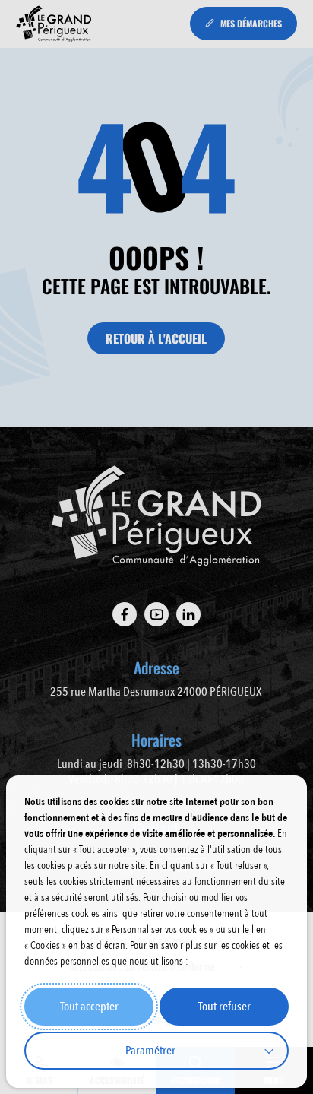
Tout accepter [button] (89, 1006)
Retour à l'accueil (156, 338)
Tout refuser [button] (224, 1006)
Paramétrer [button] (150, 1050)
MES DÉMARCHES (251, 23)
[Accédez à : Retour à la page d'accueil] (54, 23)
